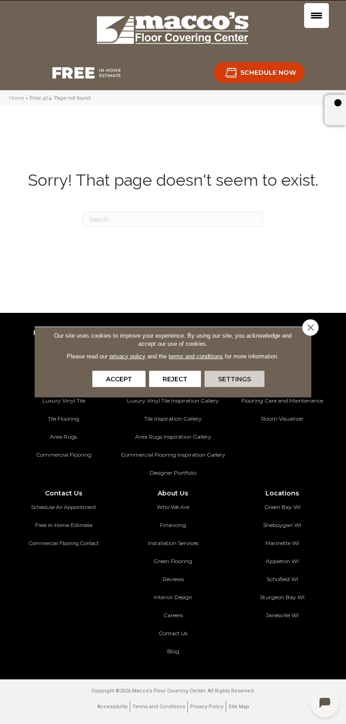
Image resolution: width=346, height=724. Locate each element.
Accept (119, 379)
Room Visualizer (282, 418)
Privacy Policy (206, 707)
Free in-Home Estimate (63, 525)
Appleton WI (282, 561)
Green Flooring (173, 561)
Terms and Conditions (158, 707)
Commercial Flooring (63, 454)
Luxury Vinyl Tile (63, 400)
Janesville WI (282, 615)
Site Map (238, 707)
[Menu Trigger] (316, 15)
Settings (234, 379)
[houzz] (289, 642)
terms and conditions (195, 356)
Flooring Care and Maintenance (282, 400)
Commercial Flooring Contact (64, 543)
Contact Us (173, 633)
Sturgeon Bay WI (282, 597)
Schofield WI (282, 579)
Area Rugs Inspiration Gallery (173, 436)
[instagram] (304, 642)
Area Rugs (63, 436)
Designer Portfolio (173, 472)
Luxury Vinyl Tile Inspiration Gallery (173, 400)
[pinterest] (257, 642)
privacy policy (127, 356)
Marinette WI (282, 543)
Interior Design (173, 597)
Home (16, 98)
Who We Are (173, 507)
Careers (173, 615)
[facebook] (273, 642)
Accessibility (112, 707)
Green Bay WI (282, 507)
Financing (173, 525)
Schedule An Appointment (63, 507)
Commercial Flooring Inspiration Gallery (173, 454)
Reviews (173, 579)
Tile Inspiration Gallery (173, 418)
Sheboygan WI (282, 525)
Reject (175, 379)
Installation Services (173, 543)
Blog (173, 651)
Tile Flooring (63, 418)
